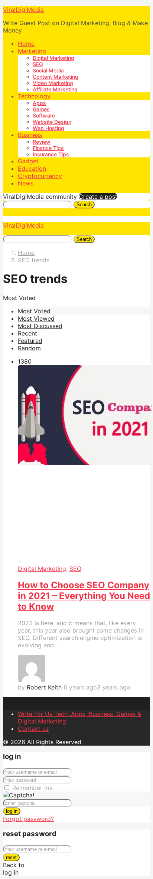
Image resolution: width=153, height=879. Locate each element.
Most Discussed (40, 326)
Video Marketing (53, 83)
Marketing (32, 51)
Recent (27, 333)
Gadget (28, 161)
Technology (34, 96)
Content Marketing (55, 77)
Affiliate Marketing (55, 89)
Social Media (48, 70)
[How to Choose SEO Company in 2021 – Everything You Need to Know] (84, 465)
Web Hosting (48, 128)
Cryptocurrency (40, 176)
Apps (39, 103)
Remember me (32, 787)
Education (32, 168)
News (25, 183)
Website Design (52, 122)
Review (42, 142)
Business (30, 135)
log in (11, 811)
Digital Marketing (53, 58)
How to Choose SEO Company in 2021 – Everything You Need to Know (84, 596)
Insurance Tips (51, 154)
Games (41, 109)
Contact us (33, 728)
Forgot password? (28, 818)
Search (84, 204)
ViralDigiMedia (23, 9)
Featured (30, 340)
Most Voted (34, 311)
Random (29, 348)
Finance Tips (48, 148)
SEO (38, 64)
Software (44, 115)
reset (11, 857)
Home (26, 43)
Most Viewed (36, 318)
